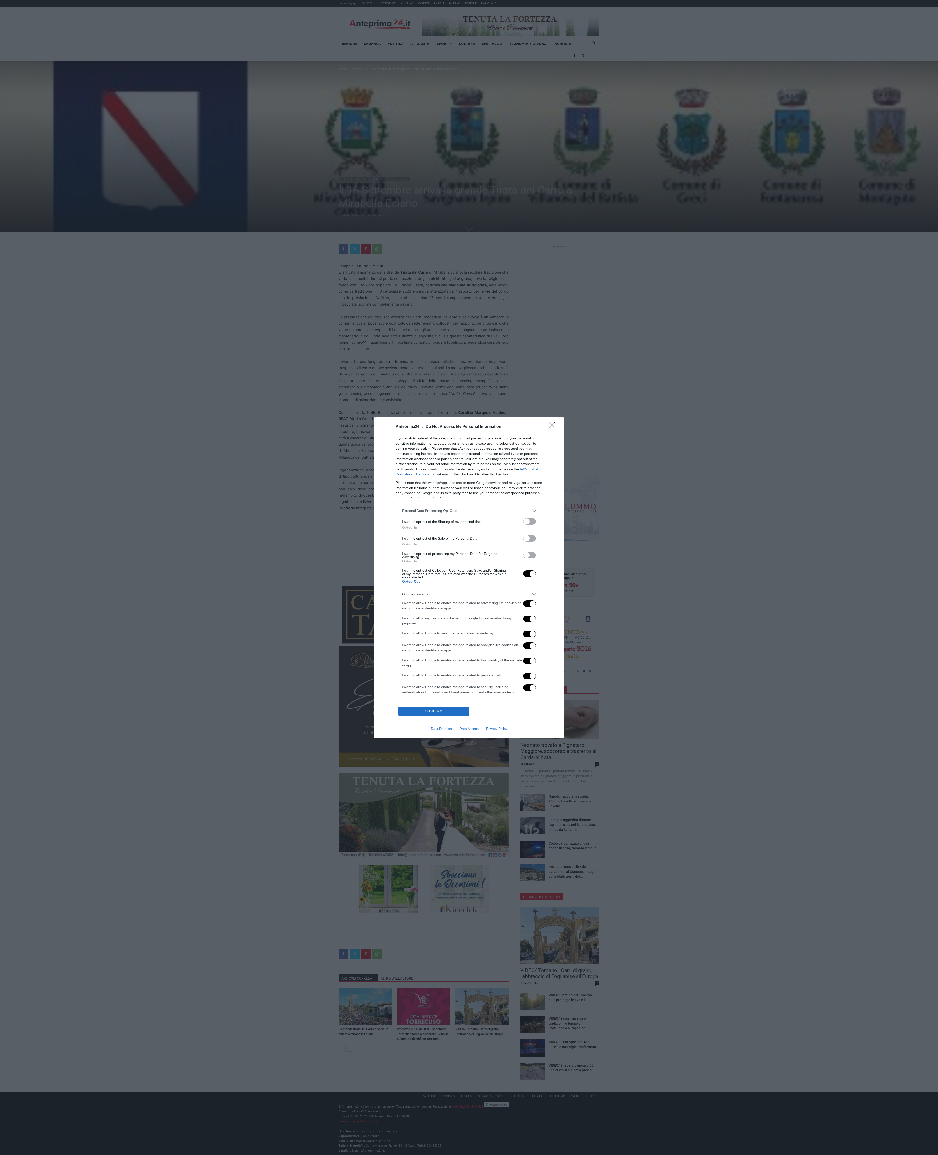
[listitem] (469, 510)
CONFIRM (434, 711)
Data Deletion (441, 729)
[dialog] (469, 577)
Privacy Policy (496, 729)
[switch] (529, 521)
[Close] (553, 426)
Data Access (469, 729)
